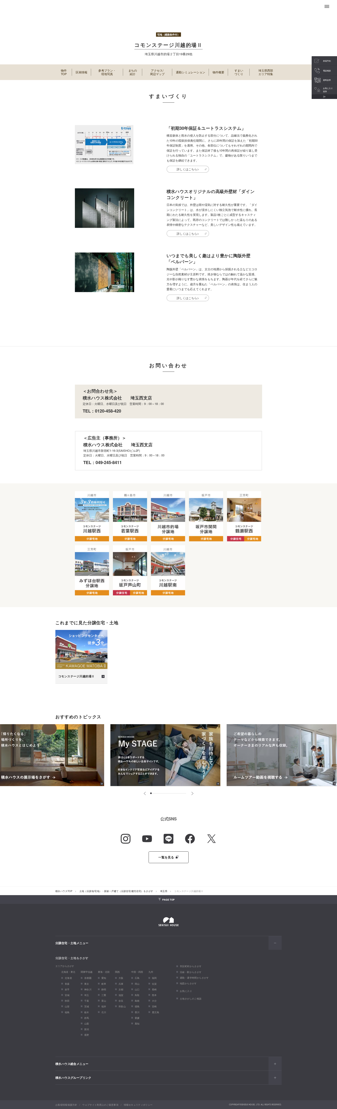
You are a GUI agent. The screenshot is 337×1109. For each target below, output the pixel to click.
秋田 (67, 1000)
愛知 (103, 977)
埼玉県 (163, 891)
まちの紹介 (132, 72)
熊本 (154, 995)
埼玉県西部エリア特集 (265, 72)
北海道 (68, 977)
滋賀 (121, 995)
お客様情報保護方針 (66, 1104)
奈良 (121, 1000)
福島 (67, 1012)
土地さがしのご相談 (191, 998)
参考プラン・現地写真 (107, 72)
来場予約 (327, 61)
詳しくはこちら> (188, 169)
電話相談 (327, 70)
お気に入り (186, 990)
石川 (103, 1012)
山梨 (86, 1023)
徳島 (137, 1006)
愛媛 (137, 1017)
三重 (103, 995)
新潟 (86, 1029)
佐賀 (154, 983)
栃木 (86, 1012)
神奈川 (87, 989)
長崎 (154, 989)
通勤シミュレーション (190, 72)
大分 (154, 1000)
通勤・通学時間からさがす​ (194, 977)
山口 (137, 989)
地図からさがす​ (188, 983)
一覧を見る (166, 857)
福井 (103, 1006)
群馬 (86, 1017)
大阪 (121, 977)
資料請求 (327, 80)
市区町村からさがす (191, 966)
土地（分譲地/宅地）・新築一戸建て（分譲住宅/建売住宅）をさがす (116, 891)
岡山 (137, 983)
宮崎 (154, 1006)
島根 (137, 1000)
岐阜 (103, 983)
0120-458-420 (108, 411)
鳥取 (137, 995)
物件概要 (218, 72)
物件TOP (64, 72)
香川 (137, 1012)
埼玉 (86, 995)
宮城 (67, 995)
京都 (121, 989)
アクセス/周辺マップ (157, 72)
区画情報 (81, 72)
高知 (137, 1023)
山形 (67, 1006)
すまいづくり (238, 72)
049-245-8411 (109, 462)
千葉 (86, 1000)
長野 (86, 1034)
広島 (137, 977)
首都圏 (87, 977)
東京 (86, 983)
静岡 (103, 989)
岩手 (67, 989)
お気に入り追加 (328, 90)
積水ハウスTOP (63, 891)
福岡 (154, 977)
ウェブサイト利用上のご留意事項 (100, 1104)
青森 (67, 983)
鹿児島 (155, 1012)
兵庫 (121, 983)
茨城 (86, 1006)
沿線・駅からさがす (191, 972)
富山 (103, 1000)
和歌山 (122, 1006)
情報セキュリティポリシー (138, 1104)
